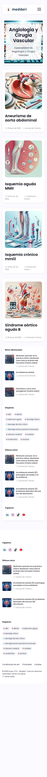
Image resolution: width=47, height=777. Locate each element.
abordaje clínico (33, 419)
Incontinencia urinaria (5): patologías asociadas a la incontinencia (27, 474)
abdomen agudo (14, 419)
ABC (9, 414)
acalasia (30, 434)
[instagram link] (12, 515)
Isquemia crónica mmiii (21, 256)
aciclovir (25, 439)
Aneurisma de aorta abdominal (21, 118)
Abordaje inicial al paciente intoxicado (23, 429)
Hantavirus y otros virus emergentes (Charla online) (27, 390)
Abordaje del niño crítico (17, 424)
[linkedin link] (7, 515)
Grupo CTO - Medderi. (17, 671)
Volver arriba (9, 676)
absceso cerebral (15, 434)
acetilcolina (12, 439)
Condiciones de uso (11, 664)
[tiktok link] (18, 515)
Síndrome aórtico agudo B (21, 327)
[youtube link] (23, 515)
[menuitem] (11, 664)
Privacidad (27, 664)
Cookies (37, 664)
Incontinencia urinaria (25, 372)
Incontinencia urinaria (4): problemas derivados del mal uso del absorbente (28, 491)
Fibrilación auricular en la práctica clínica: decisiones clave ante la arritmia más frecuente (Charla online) (27, 359)
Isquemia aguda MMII (20, 186)
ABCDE (19, 414)
